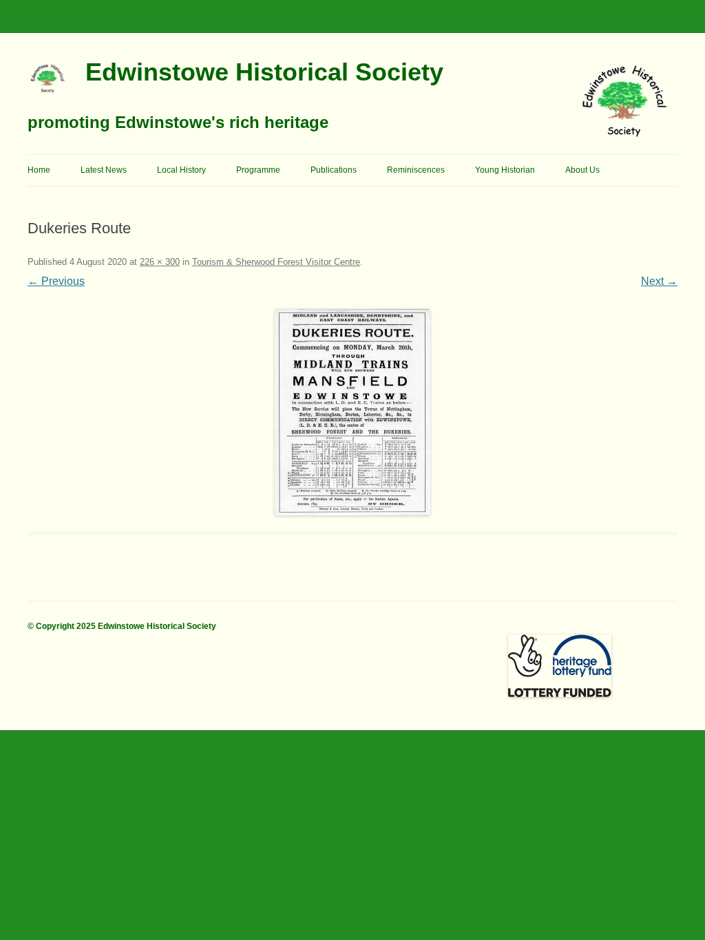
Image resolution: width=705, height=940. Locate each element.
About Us (582, 170)
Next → (659, 281)
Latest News (104, 170)
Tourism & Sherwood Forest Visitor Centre (276, 262)
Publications (334, 170)
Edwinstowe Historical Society (264, 72)
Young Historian (505, 170)
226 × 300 (160, 262)
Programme (258, 170)
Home (39, 170)
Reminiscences (416, 170)
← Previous (56, 281)
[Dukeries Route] (352, 412)
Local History (181, 170)
